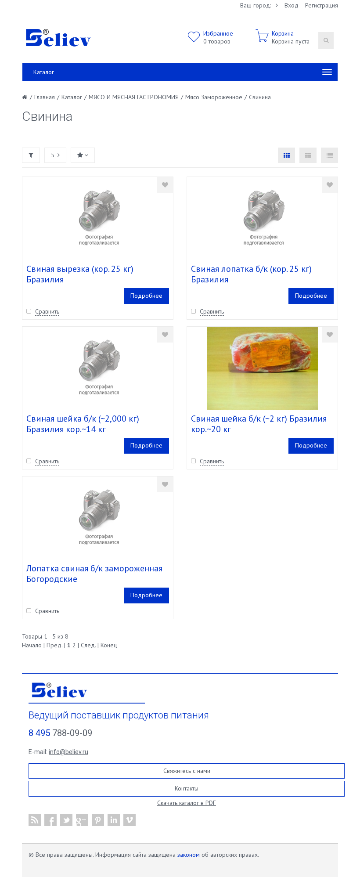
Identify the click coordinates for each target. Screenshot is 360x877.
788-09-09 (60, 733)
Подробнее (146, 296)
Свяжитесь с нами (186, 771)
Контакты (186, 788)
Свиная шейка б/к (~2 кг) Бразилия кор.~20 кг (259, 424)
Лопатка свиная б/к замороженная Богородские (94, 574)
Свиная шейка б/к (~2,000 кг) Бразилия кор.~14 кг (82, 424)
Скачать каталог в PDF (186, 803)
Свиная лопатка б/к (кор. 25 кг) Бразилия (251, 274)
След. (88, 645)
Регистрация (321, 5)
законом (188, 855)
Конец (109, 645)
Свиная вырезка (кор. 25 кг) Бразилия (79, 274)
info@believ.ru (68, 751)
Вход (291, 5)
